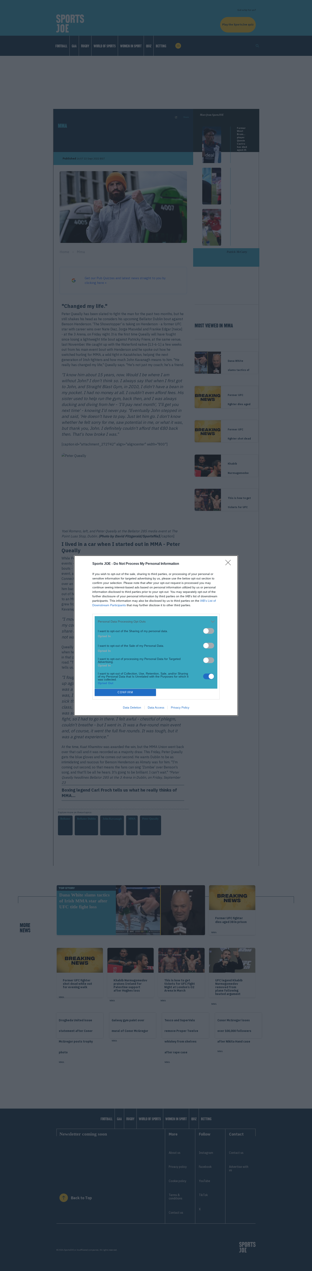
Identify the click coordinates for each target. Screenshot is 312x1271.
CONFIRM (125, 692)
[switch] (208, 631)
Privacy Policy (180, 707)
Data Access (156, 707)
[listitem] (156, 621)
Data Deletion (132, 707)
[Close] (229, 564)
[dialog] (156, 636)
